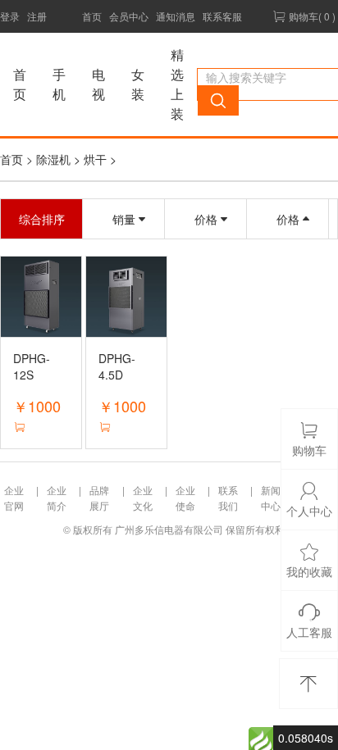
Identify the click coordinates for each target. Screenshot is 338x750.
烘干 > (100, 159)
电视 (98, 84)
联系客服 (222, 16)
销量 (123, 219)
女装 (137, 84)
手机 (59, 84)
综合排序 (42, 219)
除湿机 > (60, 159)
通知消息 (175, 16)
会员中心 (128, 16)
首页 (92, 16)
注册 (37, 16)
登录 (10, 16)
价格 (205, 219)
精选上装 (177, 84)
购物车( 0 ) (311, 16)
